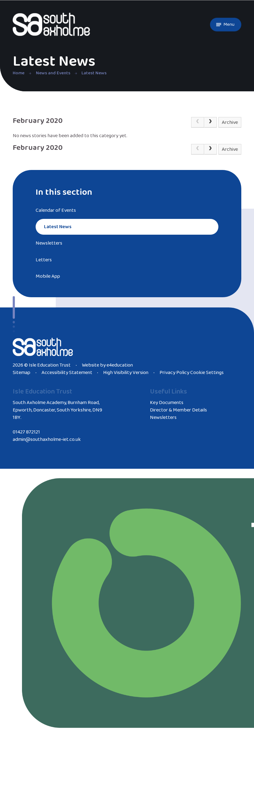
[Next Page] (210, 122)
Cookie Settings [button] (207, 372)
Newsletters (163, 417)
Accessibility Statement (67, 372)
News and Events (53, 73)
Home (18, 73)
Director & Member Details (178, 410)
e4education (120, 365)
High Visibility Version (125, 372)
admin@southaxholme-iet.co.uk (47, 439)
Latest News (94, 73)
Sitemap (21, 372)
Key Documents (166, 402)
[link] (197, 122)
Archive (230, 122)
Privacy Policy (174, 372)
